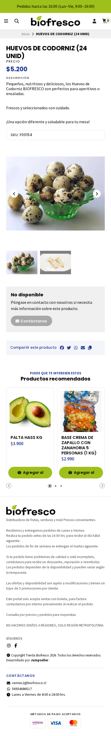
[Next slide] (97, 194)
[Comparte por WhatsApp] (75, 348)
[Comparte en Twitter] (69, 348)
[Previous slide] (14, 194)
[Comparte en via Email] (82, 348)
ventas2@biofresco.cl (29, 683)
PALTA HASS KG (26, 437)
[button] (89, 348)
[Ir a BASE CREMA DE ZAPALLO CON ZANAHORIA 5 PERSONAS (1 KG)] (81, 411)
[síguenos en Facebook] (15, 645)
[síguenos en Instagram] (8, 645)
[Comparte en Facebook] (62, 348)
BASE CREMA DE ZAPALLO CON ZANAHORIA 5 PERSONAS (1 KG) (79, 445)
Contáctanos (33, 321)
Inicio (26, 34)
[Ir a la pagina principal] (55, 21)
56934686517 (22, 689)
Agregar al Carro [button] (33, 474)
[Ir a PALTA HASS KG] (30, 411)
